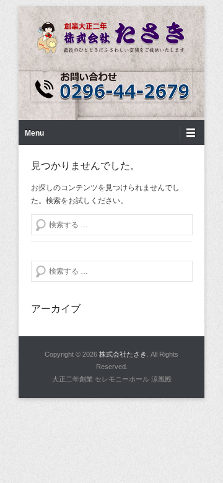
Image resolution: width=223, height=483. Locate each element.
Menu (34, 133)
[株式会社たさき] (111, 38)
